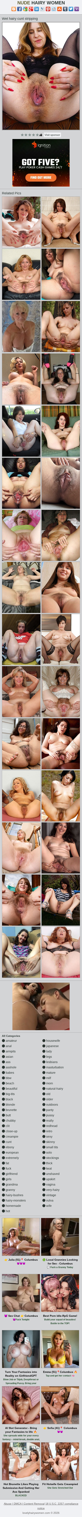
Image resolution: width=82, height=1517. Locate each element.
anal (8, 1046)
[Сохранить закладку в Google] (25, 9)
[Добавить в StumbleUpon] (59, 9)
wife (48, 1205)
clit (7, 1126)
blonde (10, 1104)
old (47, 1094)
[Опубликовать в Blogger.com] (13, 9)
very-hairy (52, 1189)
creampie (11, 1136)
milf (48, 1078)
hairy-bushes (14, 1195)
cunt (8, 1142)
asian (9, 1056)
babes (9, 1072)
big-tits (10, 1094)
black (9, 1099)
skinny (50, 1142)
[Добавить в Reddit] (53, 9)
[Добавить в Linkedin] (36, 9)
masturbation (54, 1067)
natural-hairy (54, 1088)
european (12, 1152)
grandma (11, 1184)
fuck (8, 1168)
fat (7, 1163)
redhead (51, 1126)
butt (8, 1115)
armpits (10, 1051)
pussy (49, 1115)
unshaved (52, 1173)
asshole (10, 1067)
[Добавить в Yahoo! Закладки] (76, 9)
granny (10, 1189)
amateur (11, 1040)
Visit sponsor (52, 134)
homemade (13, 1205)
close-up (11, 1131)
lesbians (51, 1062)
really (49, 1120)
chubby (10, 1120)
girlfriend (11, 1173)
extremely (12, 1157)
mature (50, 1072)
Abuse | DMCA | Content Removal (24, 1503)
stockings (52, 1157)
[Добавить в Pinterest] (48, 9)
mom (49, 1083)
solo (48, 1152)
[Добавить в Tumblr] (65, 9)
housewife (52, 1040)
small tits (51, 1147)
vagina (50, 1184)
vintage (50, 1195)
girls (8, 1179)
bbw (8, 1078)
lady (48, 1051)
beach (9, 1083)
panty (49, 1110)
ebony (9, 1147)
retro (48, 1131)
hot (7, 1211)
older (49, 1099)
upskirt (50, 1179)
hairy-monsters (15, 1200)
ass (7, 1062)
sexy (48, 1136)
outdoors (51, 1104)
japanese (52, 1046)
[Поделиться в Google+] (31, 9)
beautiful (11, 1088)
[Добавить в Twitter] (71, 9)
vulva (49, 1200)
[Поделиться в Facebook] (19, 9)
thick (48, 1163)
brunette (11, 1110)
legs (48, 1056)
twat (48, 1168)
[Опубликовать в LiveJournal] (42, 9)
